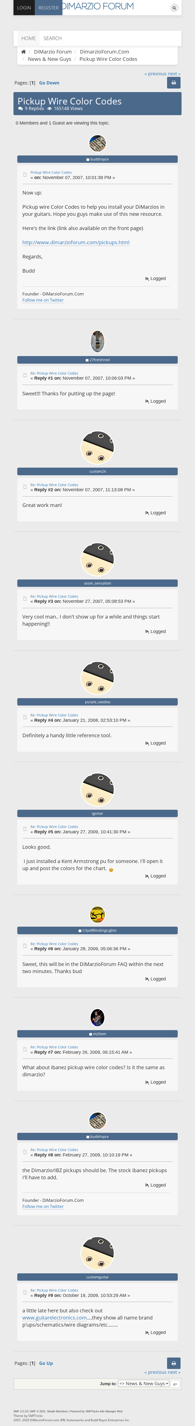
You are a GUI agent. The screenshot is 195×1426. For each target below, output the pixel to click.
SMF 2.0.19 (20, 1411)
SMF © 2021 (37, 1411)
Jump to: (108, 1383)
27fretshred (100, 359)
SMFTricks (35, 1416)
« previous (155, 74)
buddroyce (99, 159)
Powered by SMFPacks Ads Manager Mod (96, 1411)
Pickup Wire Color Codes (51, 172)
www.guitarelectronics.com (54, 1317)
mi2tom (99, 1033)
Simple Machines (57, 1411)
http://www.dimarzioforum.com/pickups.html (75, 242)
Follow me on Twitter (43, 300)
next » (174, 74)
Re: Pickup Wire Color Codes (54, 373)
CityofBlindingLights (100, 930)
